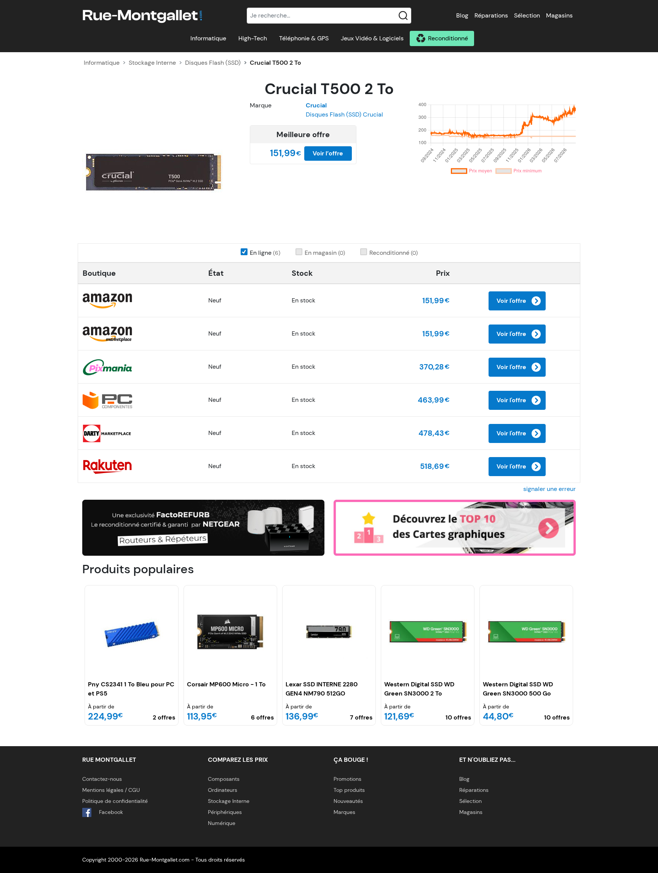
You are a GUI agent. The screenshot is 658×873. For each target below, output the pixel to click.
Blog (462, 15)
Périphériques (225, 812)
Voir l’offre (328, 153)
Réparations (491, 15)
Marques (344, 812)
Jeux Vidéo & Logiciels (372, 38)
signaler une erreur (549, 489)
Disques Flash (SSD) (213, 63)
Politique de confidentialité (115, 801)
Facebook (110, 812)
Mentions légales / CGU (111, 790)
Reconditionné (448, 38)
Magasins (559, 15)
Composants (224, 778)
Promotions (347, 778)
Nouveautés (348, 801)
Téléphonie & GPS (304, 38)
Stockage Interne (152, 63)
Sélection (527, 15)
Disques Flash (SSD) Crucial (344, 114)
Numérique (221, 823)
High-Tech (252, 38)
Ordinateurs (222, 790)
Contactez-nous (102, 778)
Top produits (349, 790)
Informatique (208, 38)
